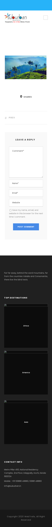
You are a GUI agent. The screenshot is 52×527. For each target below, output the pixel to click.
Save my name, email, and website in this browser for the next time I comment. (26, 213)
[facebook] (9, 6)
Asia (26, 422)
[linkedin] (19, 6)
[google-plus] (14, 6)
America (26, 372)
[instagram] (23, 6)
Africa (26, 325)
